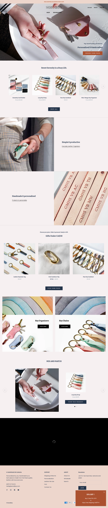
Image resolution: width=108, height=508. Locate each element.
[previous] (5, 86)
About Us (67, 476)
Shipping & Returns (50, 476)
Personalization (49, 479)
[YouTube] (18, 490)
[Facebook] (7, 490)
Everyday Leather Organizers (71, 146)
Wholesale (67, 479)
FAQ (45, 484)
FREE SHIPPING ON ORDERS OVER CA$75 (54, 1)
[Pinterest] (14, 490)
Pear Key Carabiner (65, 97)
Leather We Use (49, 481)
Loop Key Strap (42, 97)
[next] (103, 86)
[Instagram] (10, 490)
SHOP (48, 12)
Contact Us (47, 487)
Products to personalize (19, 200)
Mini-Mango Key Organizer (89, 97)
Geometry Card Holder (18, 97)
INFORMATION (57, 12)
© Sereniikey (9, 502)
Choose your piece (92, 53)
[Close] (104, 492)
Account (90, 7)
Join (82, 488)
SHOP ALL (53, 109)
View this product (75, 402)
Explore (43, 326)
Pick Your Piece (54, 288)
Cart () (102, 7)
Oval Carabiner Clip (54, 277)
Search (95, 7)
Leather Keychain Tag (20, 277)
